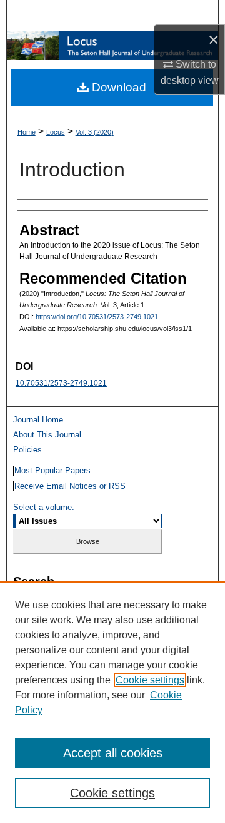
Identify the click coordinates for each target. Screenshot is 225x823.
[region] (112, 702)
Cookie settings (150, 680)
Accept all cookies (112, 753)
